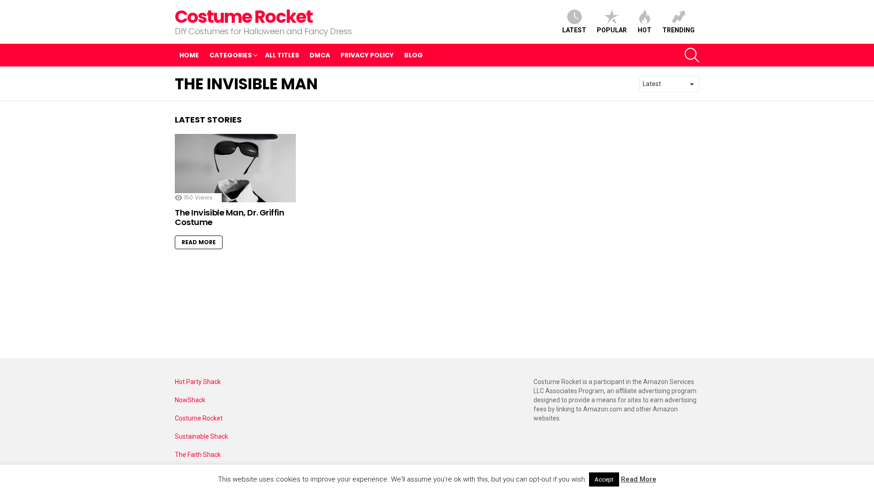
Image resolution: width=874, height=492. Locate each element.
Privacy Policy (367, 55)
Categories (230, 55)
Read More (199, 242)
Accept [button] (604, 479)
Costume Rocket (243, 16)
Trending (678, 30)
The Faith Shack (198, 454)
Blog (413, 55)
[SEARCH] (692, 55)
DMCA (320, 55)
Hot (644, 30)
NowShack (190, 400)
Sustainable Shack (201, 436)
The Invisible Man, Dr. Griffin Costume (230, 217)
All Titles (282, 55)
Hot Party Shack (198, 381)
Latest (574, 30)
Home (189, 55)
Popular (612, 30)
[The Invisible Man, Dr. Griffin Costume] (235, 168)
